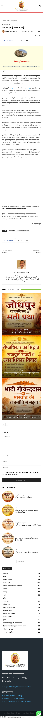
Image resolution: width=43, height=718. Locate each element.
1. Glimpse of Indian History (12, 696)
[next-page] (6, 424)
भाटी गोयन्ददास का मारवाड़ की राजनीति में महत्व (21, 418)
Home (4, 21)
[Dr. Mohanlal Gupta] (3, 31)
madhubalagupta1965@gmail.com (21, 678)
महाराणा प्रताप (12, 88)
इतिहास (21, 370)
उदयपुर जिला (14, 21)
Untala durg (11, 230)
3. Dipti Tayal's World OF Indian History (16, 701)
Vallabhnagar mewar (23, 230)
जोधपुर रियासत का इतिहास (21, 329)
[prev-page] (3, 424)
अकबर (28, 88)
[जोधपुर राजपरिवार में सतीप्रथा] (21, 314)
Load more (21, 561)
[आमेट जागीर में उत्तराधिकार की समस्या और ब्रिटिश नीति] (8, 538)
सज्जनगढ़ (38, 252)
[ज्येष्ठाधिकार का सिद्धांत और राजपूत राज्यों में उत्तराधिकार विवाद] (21, 356)
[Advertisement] (21, 183)
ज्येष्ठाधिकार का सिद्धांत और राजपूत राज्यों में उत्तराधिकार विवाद (21, 374)
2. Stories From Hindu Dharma (13, 698)
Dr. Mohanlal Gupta (13, 31)
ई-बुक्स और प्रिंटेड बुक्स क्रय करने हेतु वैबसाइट (17, 687)
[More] (27, 41)
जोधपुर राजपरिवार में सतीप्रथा (21, 332)
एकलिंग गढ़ (5, 252)
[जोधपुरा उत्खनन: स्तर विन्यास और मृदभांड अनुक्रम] (8, 552)
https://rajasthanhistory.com (21, 275)
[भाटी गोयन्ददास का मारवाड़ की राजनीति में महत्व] (21, 399)
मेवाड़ (8, 21)
